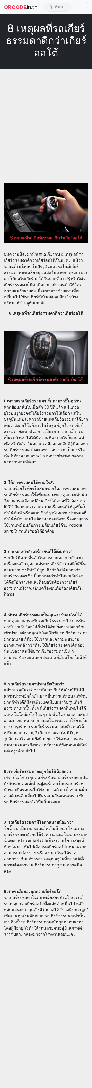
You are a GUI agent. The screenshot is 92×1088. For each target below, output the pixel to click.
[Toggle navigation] (81, 7)
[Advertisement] (46, 120)
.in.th (21, 7)
